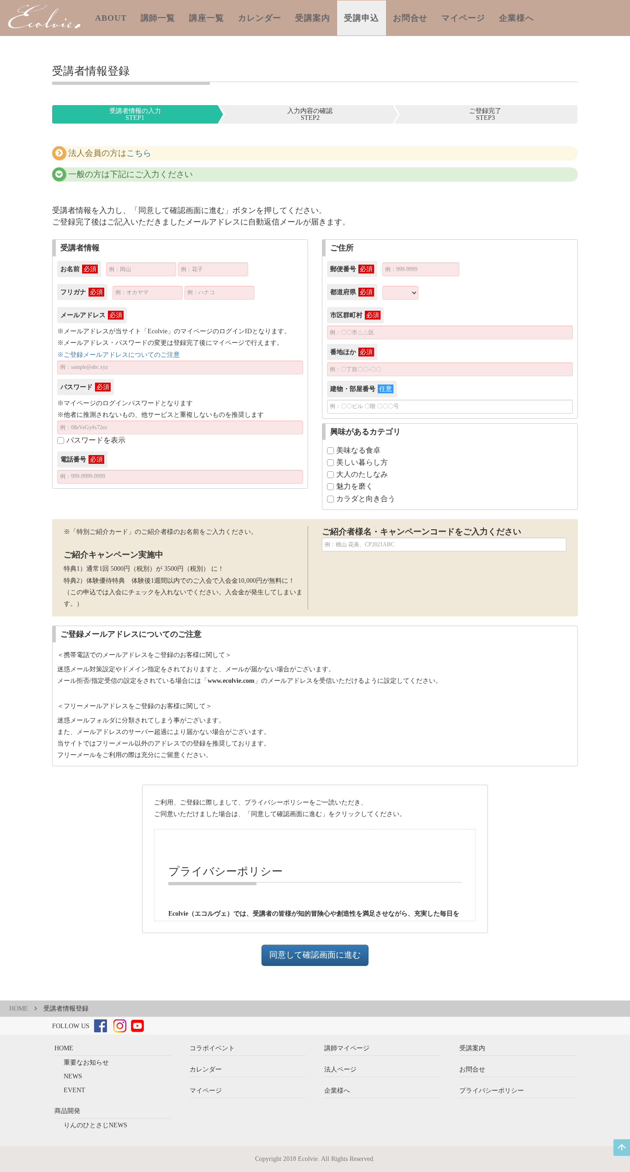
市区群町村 (354, 315)
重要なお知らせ (86, 1062)
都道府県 (351, 292)
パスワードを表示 (95, 440)
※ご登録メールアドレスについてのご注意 (118, 354)
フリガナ (81, 292)
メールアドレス (91, 315)
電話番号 (81, 459)
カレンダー (260, 18)
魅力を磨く (354, 486)
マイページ (463, 18)
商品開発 (67, 1110)
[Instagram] (119, 1025)
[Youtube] (137, 1025)
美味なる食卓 (358, 450)
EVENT (74, 1090)
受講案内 (312, 18)
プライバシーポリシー (491, 1090)
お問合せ (410, 18)
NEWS (73, 1076)
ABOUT (111, 18)
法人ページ (340, 1069)
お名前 (78, 269)
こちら (138, 153)
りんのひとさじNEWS (95, 1125)
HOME (18, 1008)
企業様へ (516, 18)
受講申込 (361, 18)
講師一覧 (158, 18)
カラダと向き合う (365, 499)
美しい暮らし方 (362, 462)
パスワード (84, 387)
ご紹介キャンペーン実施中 (113, 554)
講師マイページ (346, 1048)
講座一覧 (206, 18)
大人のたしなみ (362, 474)
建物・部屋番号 (361, 388)
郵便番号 (351, 269)
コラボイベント (212, 1048)
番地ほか (351, 352)
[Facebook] (100, 1025)
